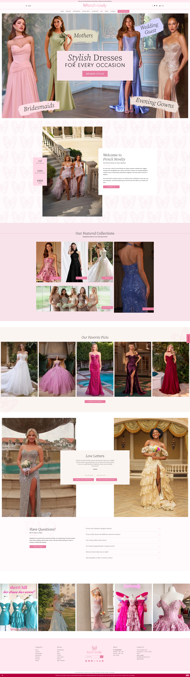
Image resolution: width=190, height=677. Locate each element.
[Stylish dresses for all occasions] (95, 65)
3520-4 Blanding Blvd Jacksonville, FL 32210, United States (144, 651)
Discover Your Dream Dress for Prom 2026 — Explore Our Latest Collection (95, 1)
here (133, 675)
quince (37, 660)
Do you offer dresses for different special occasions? (103, 534)
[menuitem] (28, 5)
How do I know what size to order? (97, 552)
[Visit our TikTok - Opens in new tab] (92, 661)
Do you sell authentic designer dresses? (99, 528)
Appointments (60, 649)
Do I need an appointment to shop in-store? (100, 546)
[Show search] (153, 5)
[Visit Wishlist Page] (155, 5)
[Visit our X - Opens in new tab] (95, 661)
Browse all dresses (95, 401)
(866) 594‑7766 (140, 658)
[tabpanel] (95, 65)
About (58, 653)
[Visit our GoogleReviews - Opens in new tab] (97, 661)
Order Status (60, 657)
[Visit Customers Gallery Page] (39, 467)
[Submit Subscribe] (101, 656)
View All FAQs (37, 546)
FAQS (58, 651)
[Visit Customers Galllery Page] (151, 467)
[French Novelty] (94, 650)
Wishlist (59, 658)
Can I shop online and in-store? (96, 540)
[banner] (95, 6)
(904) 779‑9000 (140, 655)
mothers (37, 657)
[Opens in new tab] (18, 607)
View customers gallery (106, 479)
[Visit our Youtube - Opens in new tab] (100, 661)
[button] (157, 5)
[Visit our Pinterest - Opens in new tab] (103, 661)
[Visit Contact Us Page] (72, 172)
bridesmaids (38, 655)
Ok (187, 675)
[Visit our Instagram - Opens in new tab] (86, 661)
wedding (37, 658)
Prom (36, 649)
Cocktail (37, 651)
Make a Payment (61, 660)
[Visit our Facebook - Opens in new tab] (89, 661)
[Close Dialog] (2, 675)
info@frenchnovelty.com (143, 657)
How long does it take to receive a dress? (99, 558)
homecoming (38, 653)
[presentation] (19, 369)
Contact (59, 655)
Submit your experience (83, 479)
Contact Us (111, 186)
